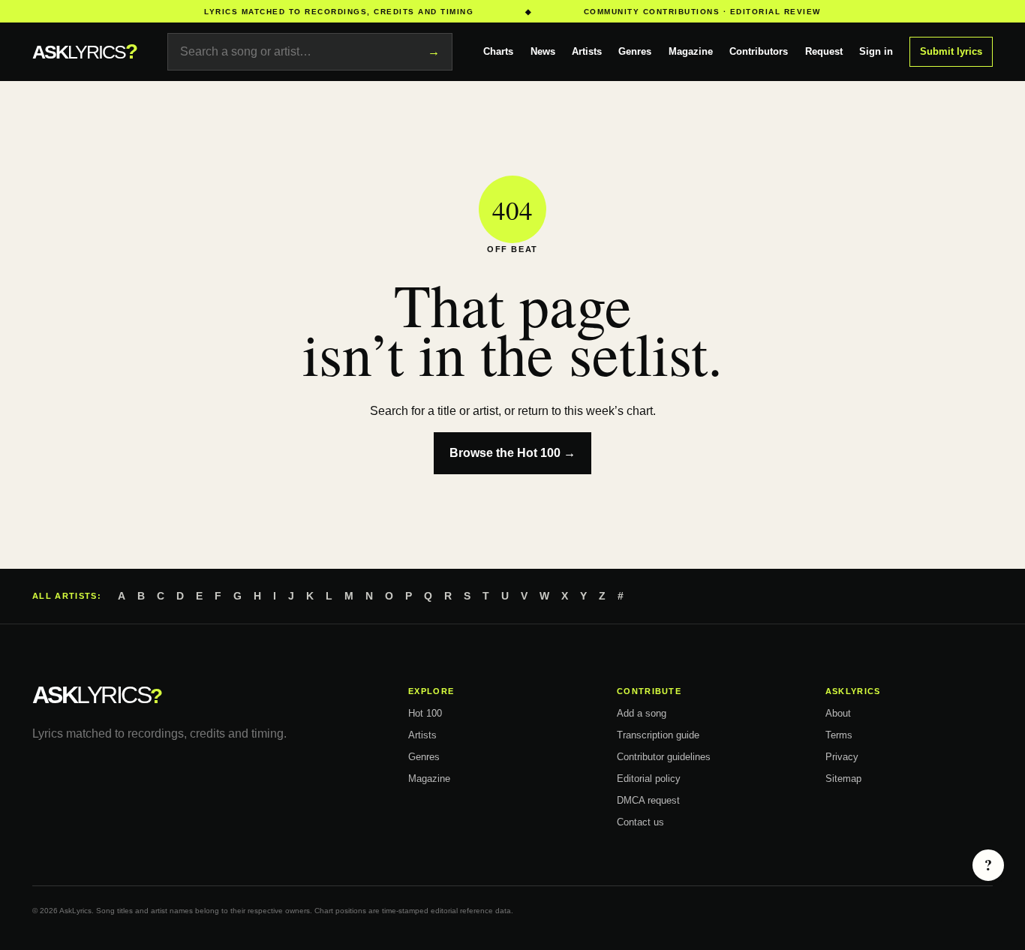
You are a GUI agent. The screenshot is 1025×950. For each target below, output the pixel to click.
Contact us (640, 822)
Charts (498, 51)
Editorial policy (649, 778)
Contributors (758, 51)
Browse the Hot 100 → (512, 452)
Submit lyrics (951, 51)
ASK (84, 51)
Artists (587, 51)
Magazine (691, 51)
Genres (634, 51)
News (543, 51)
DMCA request (648, 800)
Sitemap (843, 778)
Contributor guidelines (664, 756)
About (838, 713)
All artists (65, 595)
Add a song (641, 713)
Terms (838, 735)
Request (824, 51)
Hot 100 (425, 713)
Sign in (876, 51)
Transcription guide (658, 735)
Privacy (841, 756)
